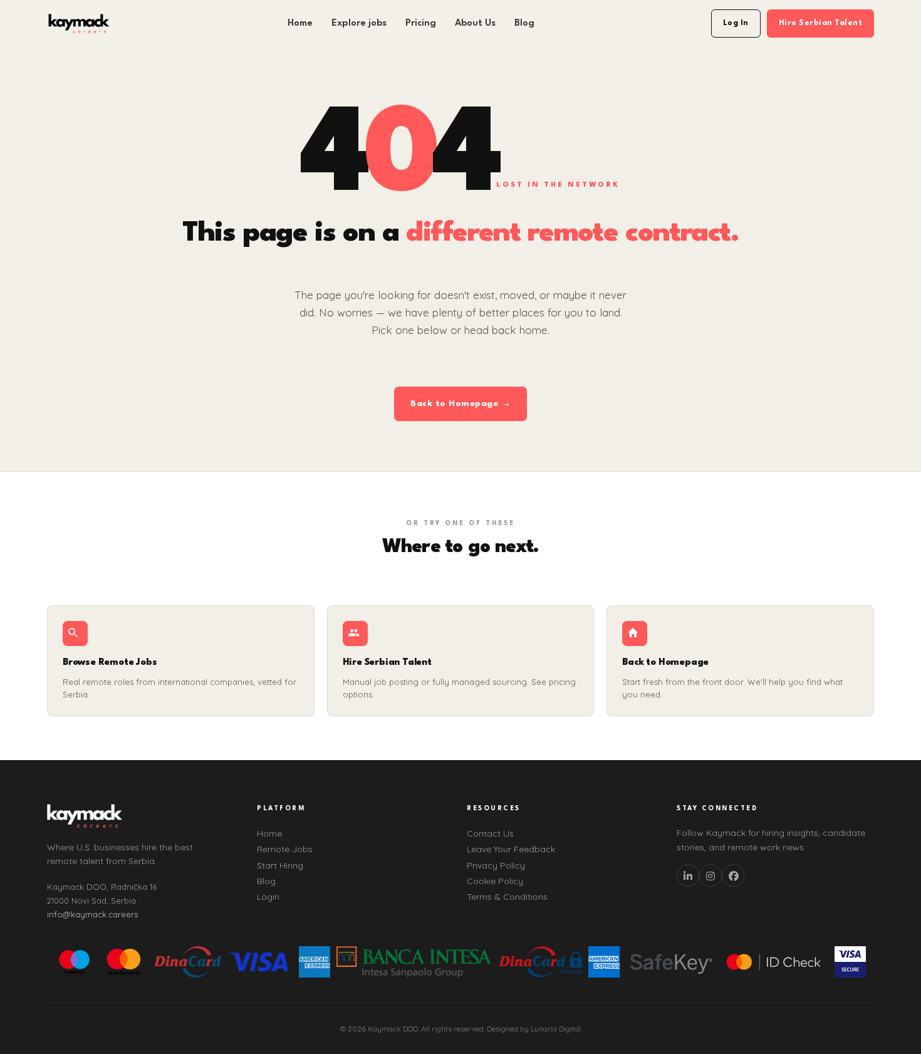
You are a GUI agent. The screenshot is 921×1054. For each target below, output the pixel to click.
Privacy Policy (496, 865)
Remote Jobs (285, 849)
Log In (736, 23)
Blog (524, 23)
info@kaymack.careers (92, 914)
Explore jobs (359, 23)
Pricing (420, 23)
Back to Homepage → (460, 403)
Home (300, 23)
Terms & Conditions (507, 896)
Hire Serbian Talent (821, 23)
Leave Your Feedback (511, 849)
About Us (475, 23)
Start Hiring (280, 865)
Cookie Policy (495, 881)
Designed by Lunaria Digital (534, 1028)
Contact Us (490, 833)
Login (268, 896)
